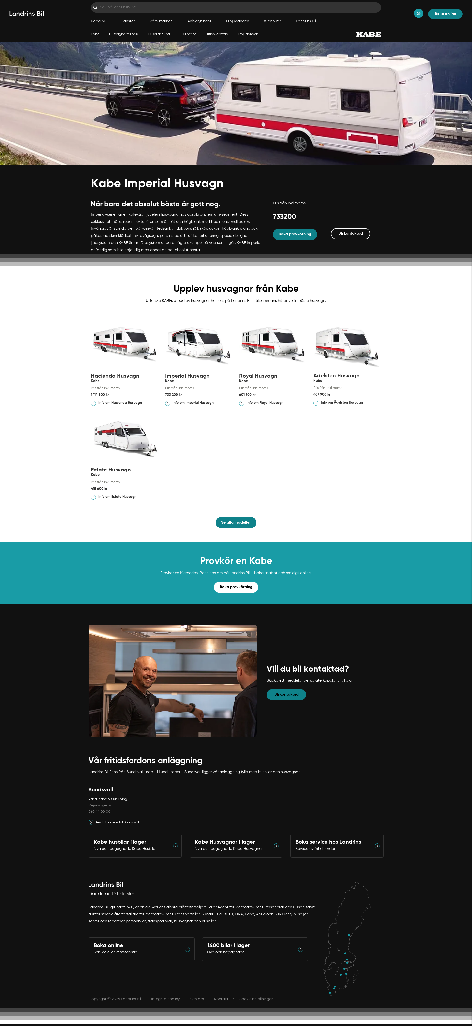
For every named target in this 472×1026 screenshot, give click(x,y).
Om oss (197, 999)
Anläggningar (199, 21)
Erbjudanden (248, 34)
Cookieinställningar (256, 999)
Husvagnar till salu (123, 34)
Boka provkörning (295, 234)
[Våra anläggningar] (349, 939)
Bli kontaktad (351, 234)
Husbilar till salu (160, 34)
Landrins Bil (306, 21)
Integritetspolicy (165, 999)
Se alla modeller (236, 523)
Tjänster (127, 21)
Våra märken (161, 21)
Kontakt (221, 999)
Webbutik (272, 21)
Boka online (445, 14)
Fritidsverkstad (217, 34)
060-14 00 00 (99, 811)
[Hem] (26, 14)
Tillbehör (189, 34)
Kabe (95, 34)
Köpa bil (98, 21)
